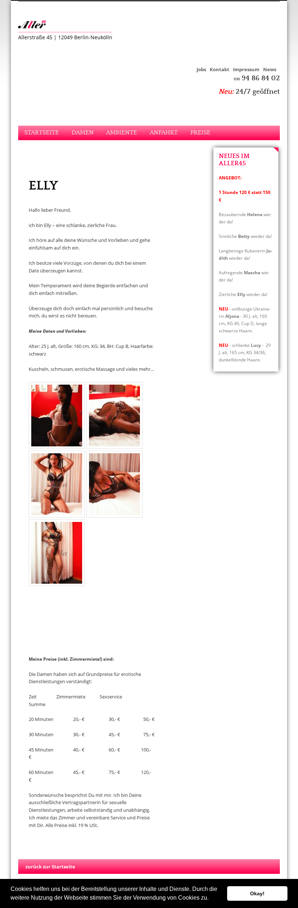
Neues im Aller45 (234, 160)
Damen (83, 132)
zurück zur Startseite (50, 866)
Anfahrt (164, 132)
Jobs (201, 69)
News (269, 69)
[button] (211, 898)
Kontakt (219, 69)
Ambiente (121, 132)
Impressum (246, 69)
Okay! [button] (257, 893)
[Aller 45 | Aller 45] (34, 24)
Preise (200, 132)
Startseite (41, 132)
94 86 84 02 (257, 78)
